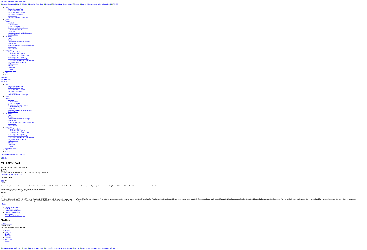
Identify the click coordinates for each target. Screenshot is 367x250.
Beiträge (10, 40)
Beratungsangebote (10, 71)
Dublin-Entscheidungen (15, 11)
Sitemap (7, 241)
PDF (2, 181)
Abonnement (12, 47)
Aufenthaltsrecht (13, 24)
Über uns (7, 230)
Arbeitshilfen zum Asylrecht (16, 53)
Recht (6, 7)
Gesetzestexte (12, 16)
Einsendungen (12, 48)
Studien (10, 65)
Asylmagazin (9, 36)
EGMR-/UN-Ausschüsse (16, 14)
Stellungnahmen (13, 64)
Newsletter (8, 236)
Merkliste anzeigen (6, 224)
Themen (7, 21)
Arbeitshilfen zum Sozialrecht (17, 57)
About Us (8, 232)
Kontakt (7, 234)
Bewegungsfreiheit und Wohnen (18, 28)
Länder (7, 19)
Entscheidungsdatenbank (15, 9)
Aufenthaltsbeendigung (15, 29)
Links (6, 72)
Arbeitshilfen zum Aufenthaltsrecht (18, 55)
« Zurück (3, 204)
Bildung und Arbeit (14, 26)
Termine (7, 74)
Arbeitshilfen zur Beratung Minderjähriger (21, 60)
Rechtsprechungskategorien (16, 12)
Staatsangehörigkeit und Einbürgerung (20, 33)
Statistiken (11, 67)
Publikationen (9, 50)
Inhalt (10, 38)
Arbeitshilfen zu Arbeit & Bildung (18, 59)
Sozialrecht (11, 31)
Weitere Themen (13, 35)
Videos (10, 69)
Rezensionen (12, 43)
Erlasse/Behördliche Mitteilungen (18, 17)
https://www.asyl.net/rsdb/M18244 (11, 174)
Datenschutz (8, 239)
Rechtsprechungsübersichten (17, 62)
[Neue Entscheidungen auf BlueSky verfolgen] (183, 78)
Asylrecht (11, 23)
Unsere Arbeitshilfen (14, 52)
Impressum (8, 237)
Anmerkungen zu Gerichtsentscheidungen (21, 45)
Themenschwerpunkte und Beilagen (19, 41)
